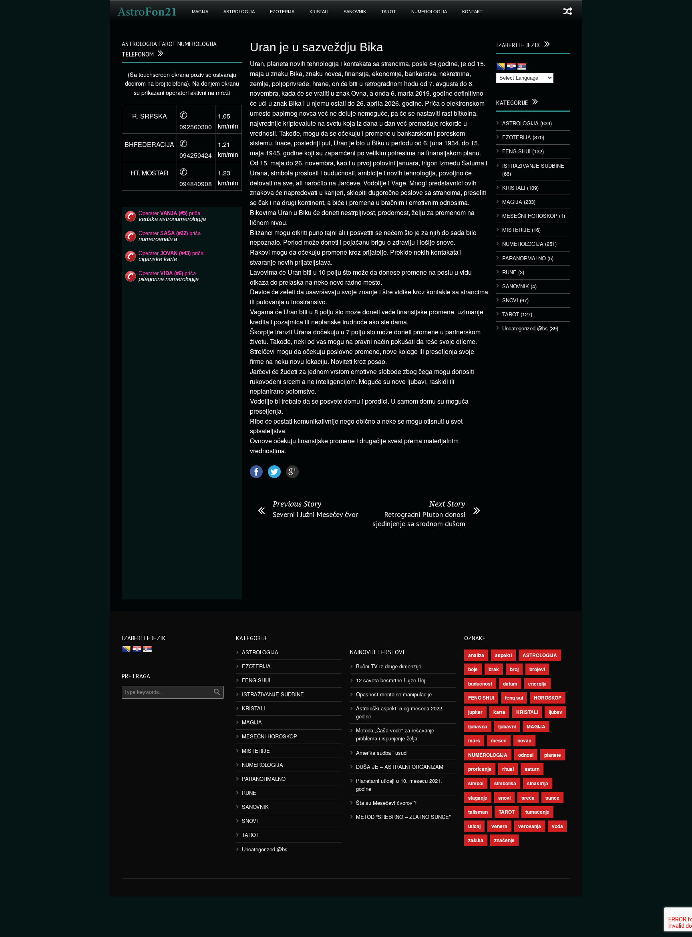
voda (557, 826)
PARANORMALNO (524, 258)
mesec (499, 740)
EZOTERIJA (282, 11)
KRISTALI (319, 11)
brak (494, 669)
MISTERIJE (516, 229)
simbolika (505, 783)
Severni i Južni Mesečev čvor (315, 514)
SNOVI (510, 300)
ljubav (555, 712)
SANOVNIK (355, 11)
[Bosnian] (501, 67)
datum (510, 683)
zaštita (475, 840)
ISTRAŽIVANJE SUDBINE (533, 165)
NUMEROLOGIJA (429, 11)
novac (524, 740)
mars (474, 740)
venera (499, 826)
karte (499, 712)
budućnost (480, 683)
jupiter (475, 712)
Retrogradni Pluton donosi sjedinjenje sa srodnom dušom (418, 519)
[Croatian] (511, 67)
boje (473, 669)
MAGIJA (200, 11)
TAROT (388, 11)
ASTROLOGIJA (239, 11)
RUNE (509, 272)
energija (537, 683)
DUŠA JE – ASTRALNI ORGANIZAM (399, 766)
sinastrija (537, 783)
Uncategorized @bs (525, 328)
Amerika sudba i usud (381, 752)
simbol (475, 783)
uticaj (474, 826)
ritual (508, 768)
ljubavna (477, 726)
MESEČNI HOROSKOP (529, 215)
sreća (528, 797)
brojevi (537, 669)
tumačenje (537, 811)
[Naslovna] (147, 11)
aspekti (503, 655)
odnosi (525, 754)
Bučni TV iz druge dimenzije (388, 666)
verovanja (529, 826)
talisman (478, 811)
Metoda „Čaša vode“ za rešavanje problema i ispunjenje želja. (395, 734)
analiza (476, 655)
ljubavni (507, 726)
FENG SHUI (516, 151)
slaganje (477, 797)
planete (552, 754)
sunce (552, 797)
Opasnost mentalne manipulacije (394, 694)
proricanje (479, 768)
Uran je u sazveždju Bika (316, 47)
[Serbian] (522, 67)
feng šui (514, 697)
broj (514, 669)
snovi (504, 797)
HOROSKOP (547, 697)
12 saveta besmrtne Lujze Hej (390, 680)
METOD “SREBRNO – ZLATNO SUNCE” (403, 816)
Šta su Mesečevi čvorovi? (386, 802)
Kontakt (472, 11)
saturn (532, 768)
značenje (504, 840)
